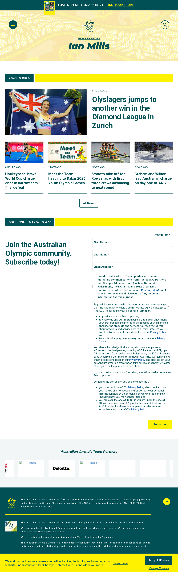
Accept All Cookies (159, 560)
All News (88, 203)
